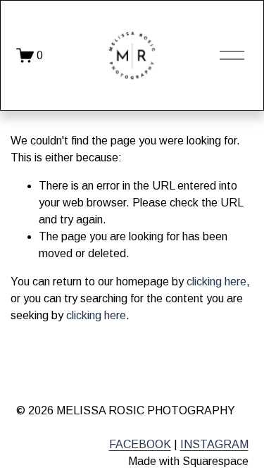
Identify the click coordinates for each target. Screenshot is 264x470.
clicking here (216, 281)
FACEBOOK (140, 444)
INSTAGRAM (214, 444)
